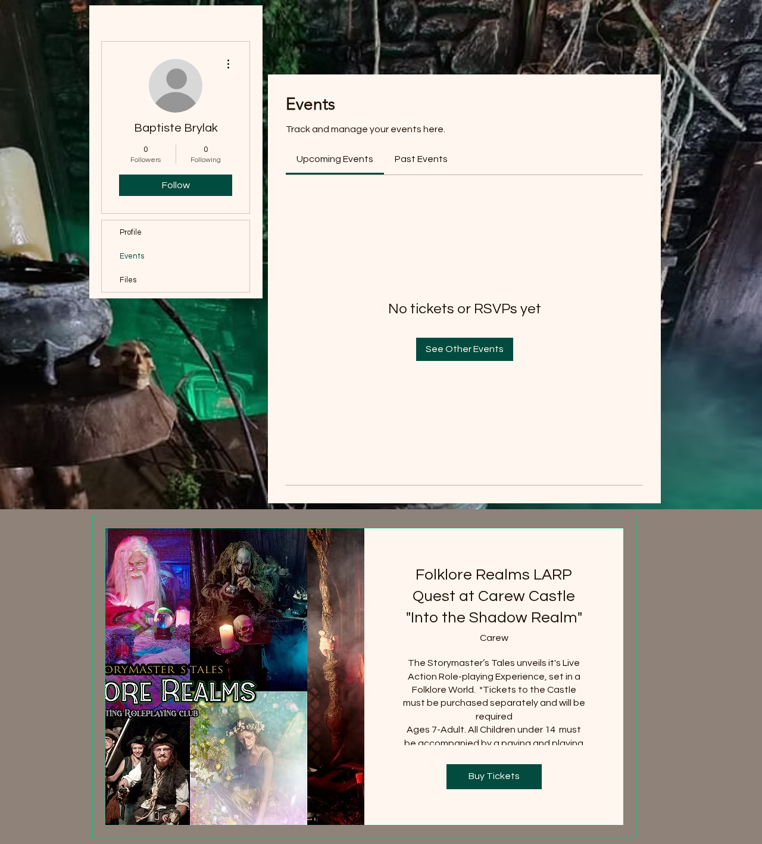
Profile (131, 232)
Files (128, 280)
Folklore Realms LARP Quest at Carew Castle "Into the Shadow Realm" (494, 596)
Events (132, 256)
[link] (334, 159)
